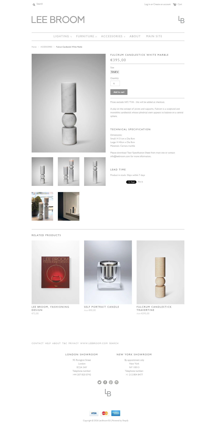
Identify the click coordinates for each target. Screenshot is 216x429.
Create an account (162, 4)
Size (112, 68)
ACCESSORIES (46, 47)
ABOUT (56, 344)
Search (114, 344)
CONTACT (38, 344)
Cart (180, 4)
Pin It (140, 182)
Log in (147, 4)
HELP (48, 344)
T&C (64, 344)
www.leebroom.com (94, 344)
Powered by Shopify (120, 421)
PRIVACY (74, 344)
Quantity (114, 78)
